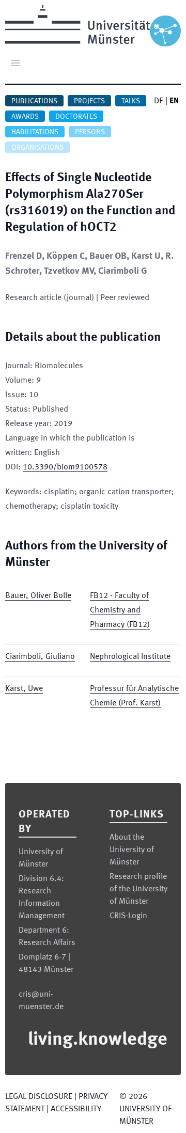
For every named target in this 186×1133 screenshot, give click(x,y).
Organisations (37, 147)
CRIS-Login (128, 916)
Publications (34, 101)
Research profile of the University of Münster (138, 889)
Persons (90, 132)
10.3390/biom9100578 (65, 467)
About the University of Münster (132, 850)
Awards (25, 116)
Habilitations (34, 132)
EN (174, 101)
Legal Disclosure (38, 1097)
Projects (89, 101)
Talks (130, 101)
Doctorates (76, 116)
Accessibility (76, 1109)
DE (158, 101)
